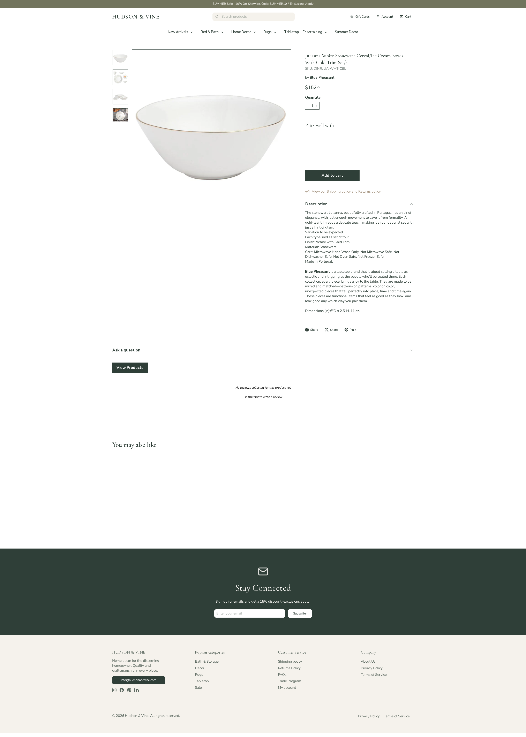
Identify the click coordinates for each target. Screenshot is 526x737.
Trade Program (289, 681)
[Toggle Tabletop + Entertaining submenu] (326, 32)
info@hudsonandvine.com (138, 680)
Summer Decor (346, 32)
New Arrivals (178, 32)
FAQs (282, 674)
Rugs (267, 32)
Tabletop (202, 681)
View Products (130, 367)
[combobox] (253, 17)
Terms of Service (374, 674)
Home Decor (241, 32)
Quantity (313, 97)
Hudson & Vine (135, 16)
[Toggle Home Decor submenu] (255, 32)
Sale (198, 687)
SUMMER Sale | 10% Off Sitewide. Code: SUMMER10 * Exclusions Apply (263, 4)
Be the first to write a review (263, 397)
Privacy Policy (372, 668)
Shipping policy (290, 661)
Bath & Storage (207, 661)
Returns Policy (289, 668)
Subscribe (300, 613)
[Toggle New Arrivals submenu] (192, 32)
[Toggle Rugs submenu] (275, 32)
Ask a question (126, 350)
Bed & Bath (210, 32)
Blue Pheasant (322, 77)
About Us (368, 661)
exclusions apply (296, 601)
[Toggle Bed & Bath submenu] (222, 32)
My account (287, 687)
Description (316, 204)
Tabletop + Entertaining (303, 32)
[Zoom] (211, 129)
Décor (199, 668)
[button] (263, 396)
